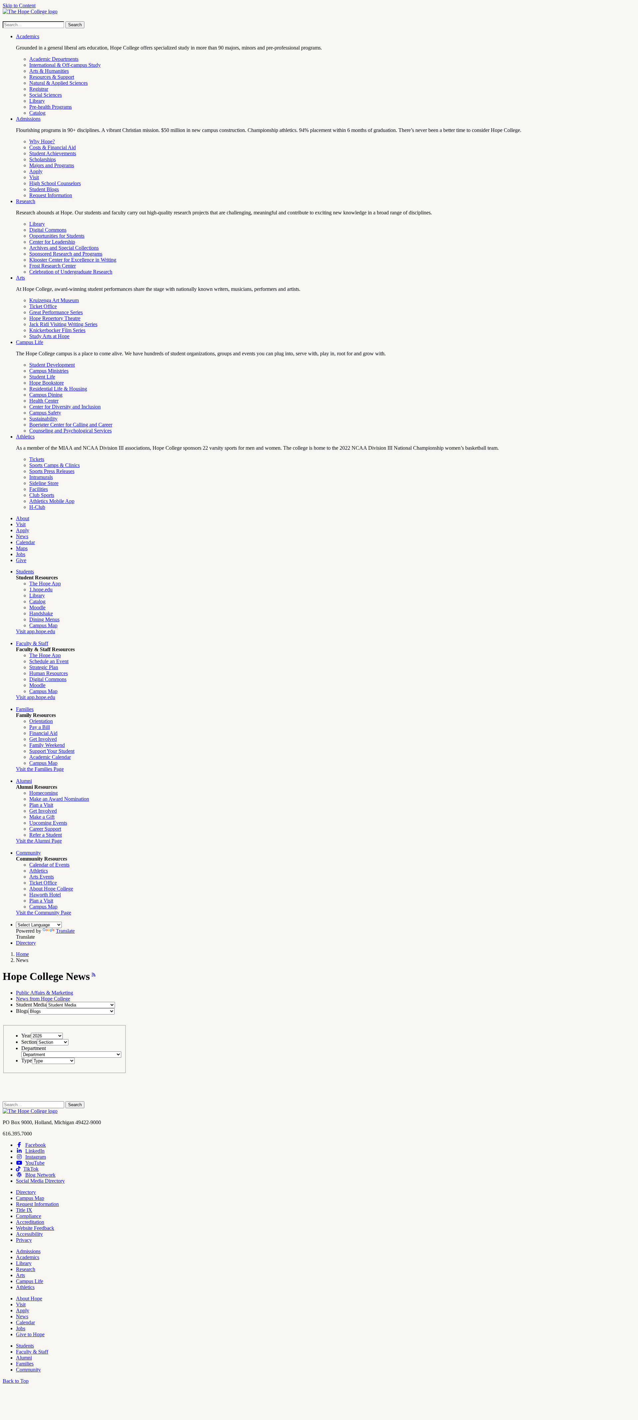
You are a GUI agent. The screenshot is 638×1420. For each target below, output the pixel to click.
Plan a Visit (41, 805)
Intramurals (41, 477)
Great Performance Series (56, 312)
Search (75, 24)
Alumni (24, 781)
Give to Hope (30, 1334)
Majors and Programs (51, 165)
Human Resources (48, 673)
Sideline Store (43, 483)
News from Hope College (43, 999)
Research (25, 201)
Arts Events (41, 877)
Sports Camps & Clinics (54, 465)
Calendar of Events (49, 865)
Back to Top (16, 1381)
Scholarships (42, 159)
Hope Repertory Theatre (54, 318)
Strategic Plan (43, 667)
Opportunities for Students (56, 236)
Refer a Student (45, 835)
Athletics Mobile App (51, 501)
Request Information (50, 195)
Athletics (25, 436)
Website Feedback (35, 1228)
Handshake (41, 613)
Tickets (36, 459)
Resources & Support (51, 77)
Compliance (28, 1216)
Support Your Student (51, 751)
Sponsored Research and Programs (65, 254)
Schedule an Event (48, 661)
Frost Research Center (52, 266)
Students (25, 571)
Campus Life (29, 342)
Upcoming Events (48, 823)
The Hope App (45, 583)
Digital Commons (47, 230)
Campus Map (43, 625)
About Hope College (51, 888)
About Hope (29, 1298)
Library (37, 101)
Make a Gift (41, 817)
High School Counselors (55, 183)
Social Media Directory (40, 1181)
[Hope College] (30, 11)
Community (28, 853)
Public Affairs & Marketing (44, 993)
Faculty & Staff (32, 643)
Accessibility (29, 1234)
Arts (20, 278)
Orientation (41, 721)
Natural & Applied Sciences (58, 83)
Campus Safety (45, 412)
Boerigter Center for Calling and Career (70, 424)
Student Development (52, 365)
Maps (22, 548)
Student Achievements (52, 153)
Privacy (24, 1240)
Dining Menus (44, 619)
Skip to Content (19, 5)
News (22, 536)
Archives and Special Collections (64, 248)
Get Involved (43, 739)
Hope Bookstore (46, 383)
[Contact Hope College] (30, 1111)
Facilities (38, 489)
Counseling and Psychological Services (70, 430)
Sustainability (43, 418)
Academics (27, 36)
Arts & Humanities (49, 71)
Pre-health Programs (50, 107)
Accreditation (30, 1222)
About (22, 518)
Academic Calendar (50, 757)
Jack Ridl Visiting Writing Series (63, 324)
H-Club (37, 507)
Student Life (42, 377)
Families (25, 709)
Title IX (24, 1210)
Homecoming (43, 793)
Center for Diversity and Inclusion (65, 407)
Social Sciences (45, 95)
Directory (26, 943)
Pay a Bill (39, 727)
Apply (36, 171)
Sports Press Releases (51, 471)
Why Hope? (42, 141)
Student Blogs (44, 189)
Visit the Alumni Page (39, 841)
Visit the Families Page (40, 769)
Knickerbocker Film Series (57, 330)
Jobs (20, 554)
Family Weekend (47, 745)
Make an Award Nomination (59, 799)
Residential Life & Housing (58, 389)
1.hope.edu (41, 589)
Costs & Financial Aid (52, 147)
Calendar (25, 542)
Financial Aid (43, 733)
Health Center (43, 401)
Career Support (45, 829)
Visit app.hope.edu (35, 631)
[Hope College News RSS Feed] (92, 976)
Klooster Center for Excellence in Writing (72, 260)
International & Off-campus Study (65, 65)
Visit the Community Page (43, 912)
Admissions (28, 119)
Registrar (38, 89)
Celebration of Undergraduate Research (70, 272)
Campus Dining (45, 395)
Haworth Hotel (45, 894)
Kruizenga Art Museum (54, 300)
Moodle (37, 607)
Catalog (37, 113)
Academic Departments (53, 59)
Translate (65, 931)
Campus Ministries (48, 371)
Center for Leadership (52, 242)
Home (22, 954)
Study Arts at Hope (49, 336)
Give (21, 560)
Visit (34, 177)
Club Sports (41, 495)
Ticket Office (43, 306)
